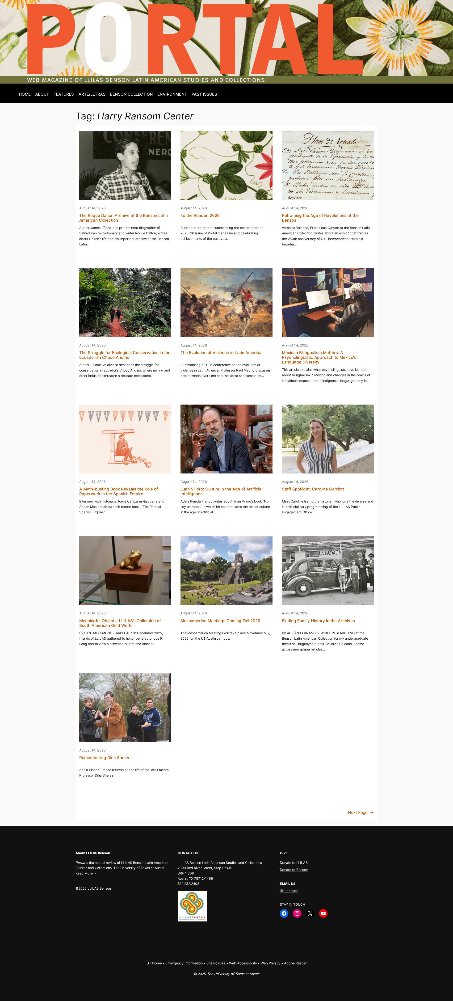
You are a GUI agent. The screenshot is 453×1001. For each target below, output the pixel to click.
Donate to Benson (294, 870)
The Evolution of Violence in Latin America (220, 352)
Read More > (86, 873)
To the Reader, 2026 (200, 215)
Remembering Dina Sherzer (105, 757)
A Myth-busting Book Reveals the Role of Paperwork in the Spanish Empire (118, 491)
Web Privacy (270, 963)
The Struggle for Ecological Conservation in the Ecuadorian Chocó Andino (124, 355)
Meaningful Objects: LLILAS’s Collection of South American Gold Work (120, 623)
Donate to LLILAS (294, 863)
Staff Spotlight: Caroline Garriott (313, 489)
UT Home (154, 963)
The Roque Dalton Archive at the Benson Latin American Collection (123, 218)
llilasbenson (289, 891)
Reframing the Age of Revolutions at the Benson (320, 218)
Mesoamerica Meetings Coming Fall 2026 (220, 620)
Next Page (361, 812)
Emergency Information (184, 963)
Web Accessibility (243, 963)
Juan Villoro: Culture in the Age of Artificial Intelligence (221, 491)
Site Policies (215, 963)
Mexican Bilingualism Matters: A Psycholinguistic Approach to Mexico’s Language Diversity (319, 357)
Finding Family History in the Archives (318, 620)
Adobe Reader (295, 963)
